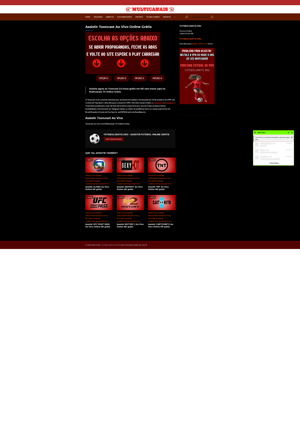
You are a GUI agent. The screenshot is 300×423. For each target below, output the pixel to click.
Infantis (167, 17)
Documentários (124, 17)
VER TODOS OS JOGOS (114, 139)
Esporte (139, 17)
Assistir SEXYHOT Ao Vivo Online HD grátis (129, 188)
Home (87, 17)
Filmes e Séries (153, 17)
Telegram (98, 17)
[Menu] (255, 132)
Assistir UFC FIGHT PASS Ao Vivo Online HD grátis (97, 225)
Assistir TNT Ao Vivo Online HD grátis (158, 188)
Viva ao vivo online (93, 175)
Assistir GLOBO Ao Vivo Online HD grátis (97, 188)
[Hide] (292, 132)
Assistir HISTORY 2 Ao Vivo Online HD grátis (130, 225)
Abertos (110, 17)
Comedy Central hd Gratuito (97, 184)
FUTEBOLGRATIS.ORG (190, 39)
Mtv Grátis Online (92, 181)
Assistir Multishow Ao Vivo (96, 178)
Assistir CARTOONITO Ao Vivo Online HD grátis (160, 225)
